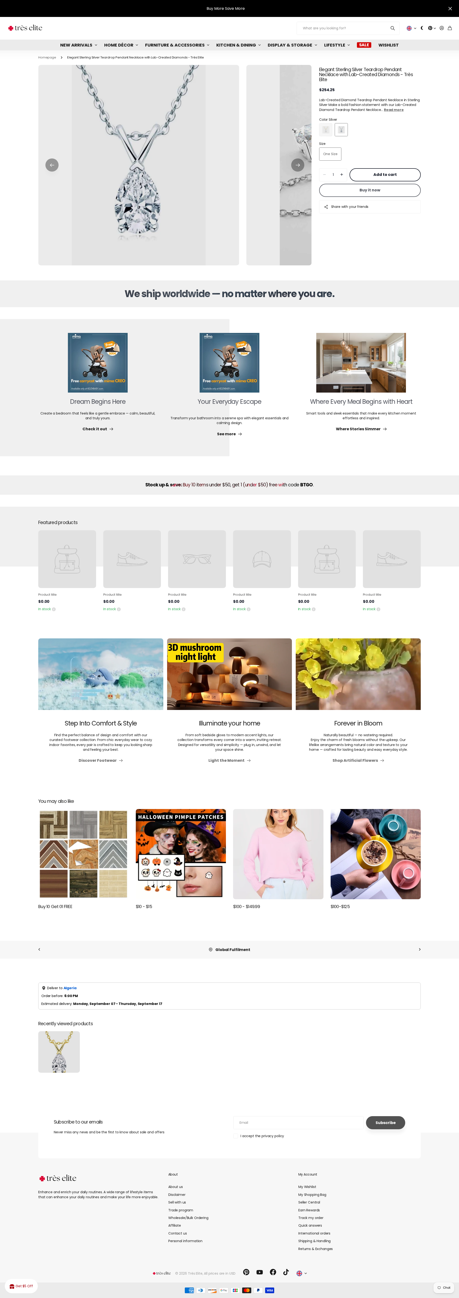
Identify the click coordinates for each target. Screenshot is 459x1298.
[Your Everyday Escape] (229, 365)
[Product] (67, 559)
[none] (39, 950)
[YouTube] (260, 1272)
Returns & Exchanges (315, 1248)
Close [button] (450, 8)
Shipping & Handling (314, 1241)
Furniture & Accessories (175, 45)
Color (328, 119)
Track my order (310, 1217)
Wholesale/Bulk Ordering (188, 1217)
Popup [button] (54, 609)
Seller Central (309, 1202)
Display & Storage (290, 45)
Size (322, 143)
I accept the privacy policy (262, 1136)
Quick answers (310, 1225)
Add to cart (385, 174)
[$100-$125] (376, 854)
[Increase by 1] (341, 174)
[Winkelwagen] (450, 28)
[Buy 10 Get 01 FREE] (83, 854)
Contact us (177, 1233)
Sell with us (177, 1202)
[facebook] (273, 1272)
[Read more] (432, 28)
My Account (307, 1174)
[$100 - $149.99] (278, 854)
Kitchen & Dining (236, 45)
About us (175, 1186)
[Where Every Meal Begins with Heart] (361, 365)
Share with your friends (350, 206)
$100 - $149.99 (246, 906)
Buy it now (370, 190)
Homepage (47, 57)
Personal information (185, 1241)
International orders (314, 1233)
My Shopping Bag (312, 1194)
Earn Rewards (309, 1210)
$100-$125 (340, 906)
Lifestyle (334, 45)
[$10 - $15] (181, 854)
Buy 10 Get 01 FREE (55, 906)
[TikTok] (286, 1272)
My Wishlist (307, 1186)
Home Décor (118, 45)
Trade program (180, 1210)
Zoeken (392, 28)
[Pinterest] (246, 1272)
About (173, 1174)
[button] (52, 165)
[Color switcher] (422, 28)
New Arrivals (76, 45)
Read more (394, 109)
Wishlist (388, 45)
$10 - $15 (144, 906)
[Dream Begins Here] (98, 365)
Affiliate (174, 1225)
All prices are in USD (219, 1273)
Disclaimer (177, 1194)
